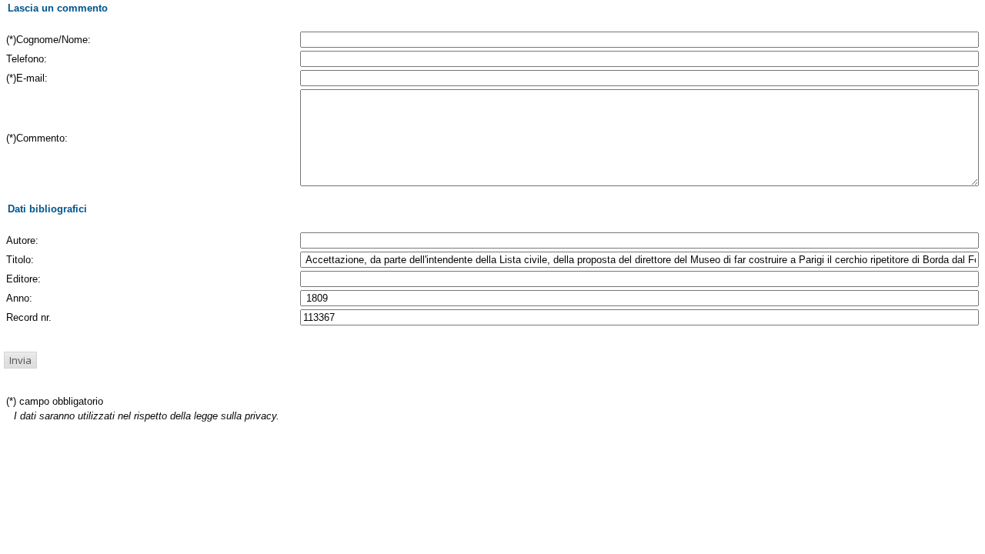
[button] (20, 360)
